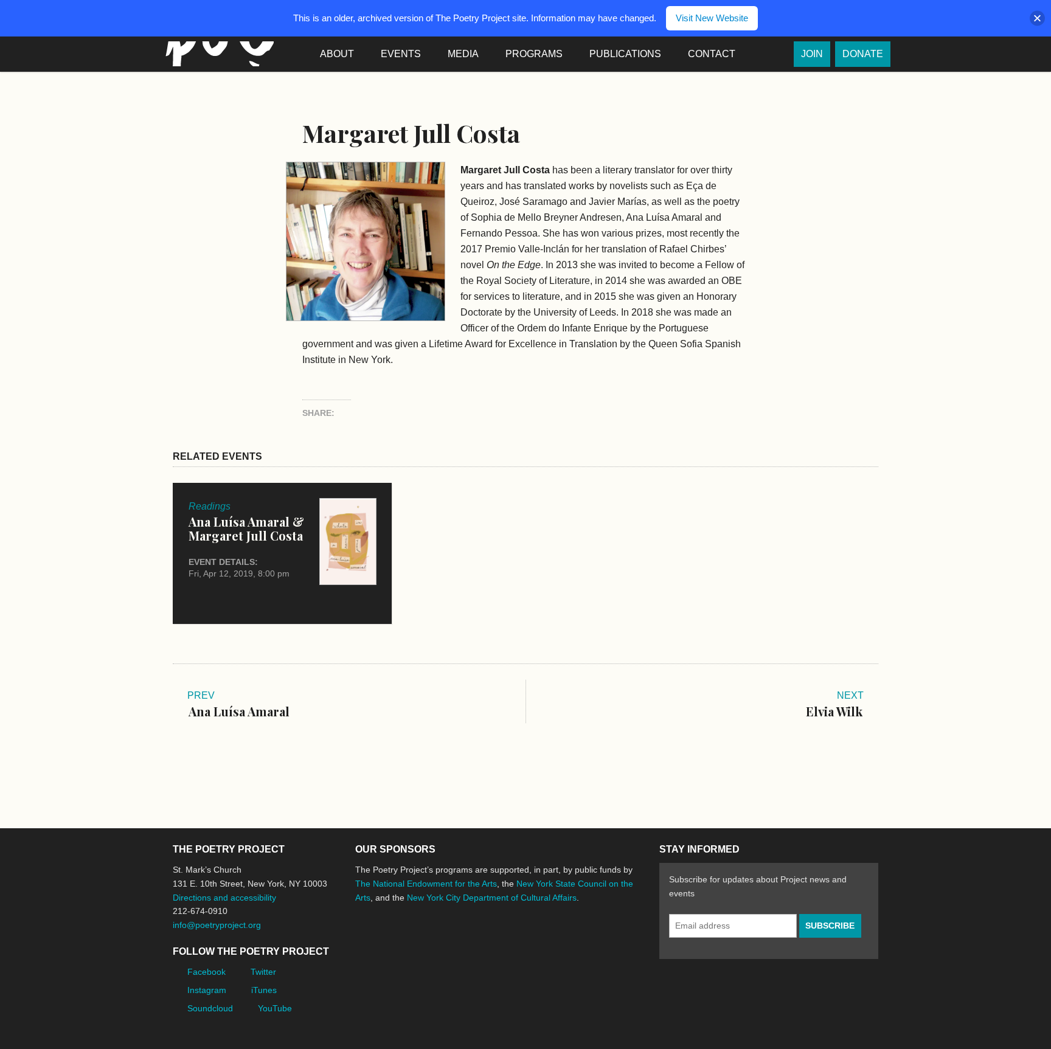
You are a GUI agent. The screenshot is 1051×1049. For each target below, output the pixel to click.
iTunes (264, 990)
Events (401, 54)
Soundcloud (210, 1008)
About (337, 54)
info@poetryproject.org (217, 925)
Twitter (263, 972)
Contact (711, 54)
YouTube (275, 1008)
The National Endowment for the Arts (426, 883)
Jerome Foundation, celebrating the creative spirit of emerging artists (467, 943)
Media (463, 54)
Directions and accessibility (224, 897)
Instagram (206, 990)
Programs (534, 54)
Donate (862, 54)
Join (812, 54)
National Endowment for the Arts (388, 943)
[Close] (1037, 18)
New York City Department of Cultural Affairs (492, 897)
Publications (625, 54)
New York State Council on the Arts (532, 943)
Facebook (206, 972)
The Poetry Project (217, 53)
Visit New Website (712, 18)
